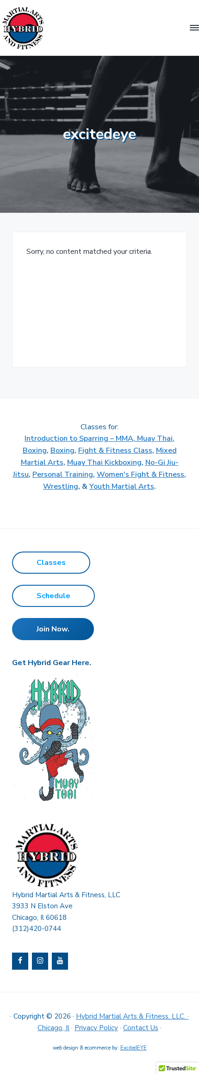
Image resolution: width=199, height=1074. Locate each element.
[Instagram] (40, 961)
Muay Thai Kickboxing (104, 462)
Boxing (62, 450)
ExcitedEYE (133, 1047)
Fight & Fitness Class (115, 450)
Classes (51, 563)
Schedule (53, 596)
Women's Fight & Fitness (140, 474)
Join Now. (53, 629)
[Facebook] (20, 961)
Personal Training (62, 474)
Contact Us (140, 1027)
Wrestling (60, 486)
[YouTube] (60, 961)
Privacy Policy (96, 1027)
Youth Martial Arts (121, 486)
